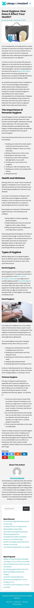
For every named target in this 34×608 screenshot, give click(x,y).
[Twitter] (11, 454)
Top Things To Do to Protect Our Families (16, 562)
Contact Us (17, 602)
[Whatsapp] (11, 457)
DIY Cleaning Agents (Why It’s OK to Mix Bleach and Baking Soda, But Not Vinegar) (15, 571)
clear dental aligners (24, 281)
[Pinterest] (5, 457)
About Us (9, 602)
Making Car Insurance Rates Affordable (15, 559)
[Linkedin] (24, 454)
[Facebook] (5, 454)
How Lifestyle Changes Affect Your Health (16, 547)
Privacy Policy (17, 604)
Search (26, 509)
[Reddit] (18, 454)
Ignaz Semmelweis (24, 71)
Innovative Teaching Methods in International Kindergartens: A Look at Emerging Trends (15, 579)
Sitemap (25, 602)
